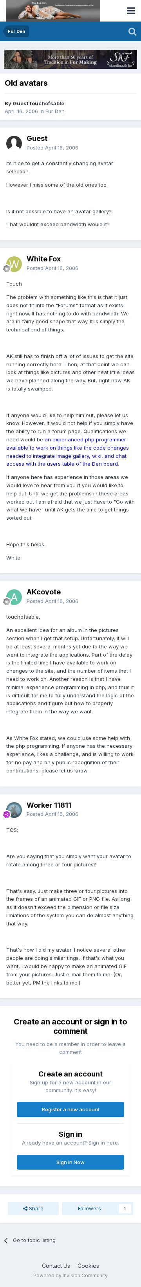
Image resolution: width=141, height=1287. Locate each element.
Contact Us (56, 1265)
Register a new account (70, 1109)
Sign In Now (70, 1162)
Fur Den (55, 111)
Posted (52, 147)
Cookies (88, 1265)
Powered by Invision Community (70, 1275)
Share (35, 1208)
